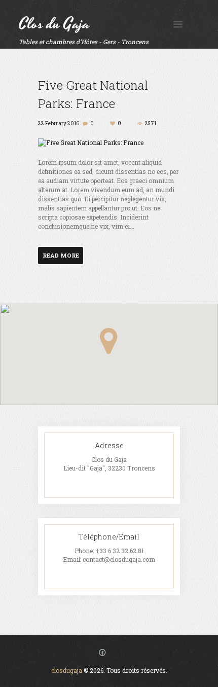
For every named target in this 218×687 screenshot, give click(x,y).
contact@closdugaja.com (119, 559)
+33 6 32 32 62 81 (119, 551)
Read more (61, 255)
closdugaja (66, 670)
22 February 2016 (58, 123)
